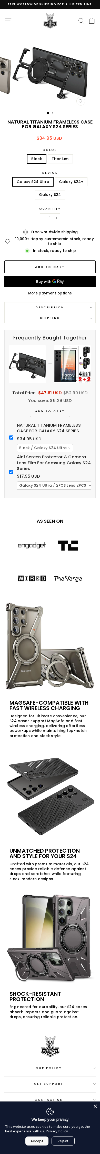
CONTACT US (49, 1100)
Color (50, 150)
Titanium (60, 158)
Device (50, 173)
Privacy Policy (57, 1131)
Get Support (48, 1084)
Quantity (50, 209)
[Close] (95, 1106)
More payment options (50, 293)
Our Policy (49, 1068)
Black (36, 158)
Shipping (50, 318)
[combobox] (45, 448)
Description (50, 307)
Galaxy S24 (50, 194)
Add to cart (50, 411)
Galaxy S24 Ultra (33, 181)
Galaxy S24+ (71, 181)
